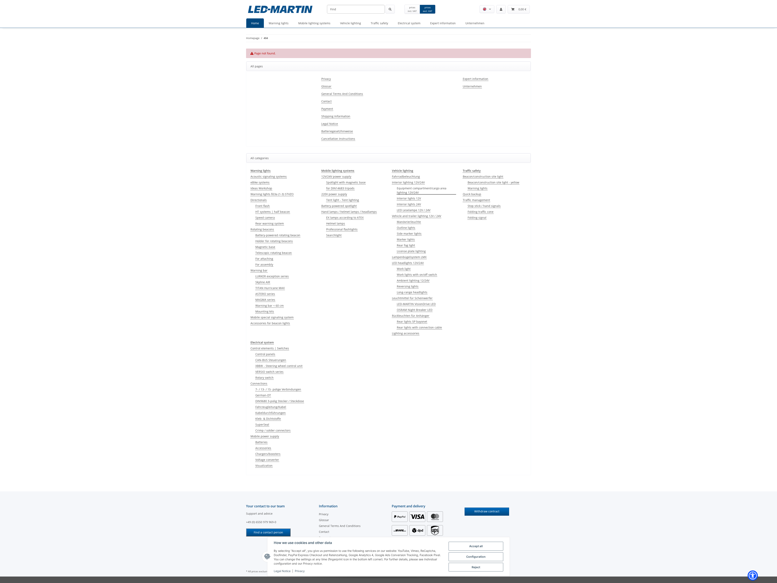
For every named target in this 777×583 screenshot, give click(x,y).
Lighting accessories (405, 333)
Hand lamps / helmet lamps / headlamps (349, 212)
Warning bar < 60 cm (269, 305)
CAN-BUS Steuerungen (270, 360)
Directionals (259, 200)
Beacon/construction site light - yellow (493, 182)
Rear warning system (269, 223)
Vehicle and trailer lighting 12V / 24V (416, 216)
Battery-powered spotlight (339, 206)
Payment (327, 109)
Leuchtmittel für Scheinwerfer (412, 298)
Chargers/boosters (267, 454)
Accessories (263, 448)
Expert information (475, 79)
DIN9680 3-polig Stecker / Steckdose (279, 401)
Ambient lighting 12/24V (413, 280)
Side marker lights (409, 233)
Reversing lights (407, 286)
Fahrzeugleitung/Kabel (270, 407)
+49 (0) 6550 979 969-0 (261, 522)
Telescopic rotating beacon (273, 253)
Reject (476, 567)
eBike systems (260, 182)
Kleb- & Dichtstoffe (268, 419)
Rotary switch (264, 377)
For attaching (264, 259)
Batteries (261, 442)
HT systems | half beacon (272, 212)
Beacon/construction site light (483, 176)
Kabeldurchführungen (270, 413)
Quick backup (472, 194)
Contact (326, 101)
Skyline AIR (262, 282)
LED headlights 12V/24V (408, 263)
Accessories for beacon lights (270, 323)
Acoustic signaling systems (269, 176)
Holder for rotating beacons (274, 241)
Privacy (300, 571)
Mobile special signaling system (272, 317)
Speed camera (265, 217)
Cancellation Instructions (338, 139)
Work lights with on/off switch (417, 275)
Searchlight (334, 235)
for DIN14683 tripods (340, 188)
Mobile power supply (265, 436)
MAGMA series (265, 300)
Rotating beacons (262, 229)
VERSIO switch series (269, 372)
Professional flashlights (342, 229)
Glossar (326, 86)
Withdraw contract (486, 511)
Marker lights (406, 239)
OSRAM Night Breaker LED (414, 310)
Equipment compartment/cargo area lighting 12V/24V (421, 190)
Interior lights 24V (409, 204)
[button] (487, 9)
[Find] (390, 9)
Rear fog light (406, 245)
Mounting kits (264, 311)
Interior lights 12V (409, 198)
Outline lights (406, 228)
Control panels (265, 354)
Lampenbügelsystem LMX (409, 257)
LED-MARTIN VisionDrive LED (416, 304)
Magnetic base (265, 247)
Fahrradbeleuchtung (406, 176)
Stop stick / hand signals (484, 206)
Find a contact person (268, 532)
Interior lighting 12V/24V (408, 182)
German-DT (263, 395)
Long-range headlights (412, 292)
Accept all (476, 546)
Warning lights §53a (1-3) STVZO (272, 194)
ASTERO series (265, 294)
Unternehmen (472, 86)
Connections (259, 383)
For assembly (264, 264)
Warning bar (259, 270)
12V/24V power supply (336, 176)
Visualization (264, 465)
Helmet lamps (335, 223)
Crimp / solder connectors (273, 430)
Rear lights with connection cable (419, 327)
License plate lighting (411, 251)
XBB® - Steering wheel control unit (279, 366)
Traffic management (476, 200)
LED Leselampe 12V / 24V (413, 210)
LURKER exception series (272, 276)
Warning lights (477, 188)
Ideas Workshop (261, 188)
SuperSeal (262, 424)
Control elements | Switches (270, 348)
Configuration (476, 556)
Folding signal (477, 217)
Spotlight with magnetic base (346, 182)
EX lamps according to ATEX (345, 217)
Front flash (262, 206)
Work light (404, 269)
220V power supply (334, 194)
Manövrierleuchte (409, 222)
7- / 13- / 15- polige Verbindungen (278, 389)
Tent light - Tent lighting (342, 200)
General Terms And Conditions (342, 94)
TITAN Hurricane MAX (270, 288)
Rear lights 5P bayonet (412, 321)
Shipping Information (335, 116)
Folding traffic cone (481, 212)
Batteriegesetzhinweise (337, 131)
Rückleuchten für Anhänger (410, 316)
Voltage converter (267, 460)
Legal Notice (282, 571)
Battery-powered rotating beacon (277, 235)
